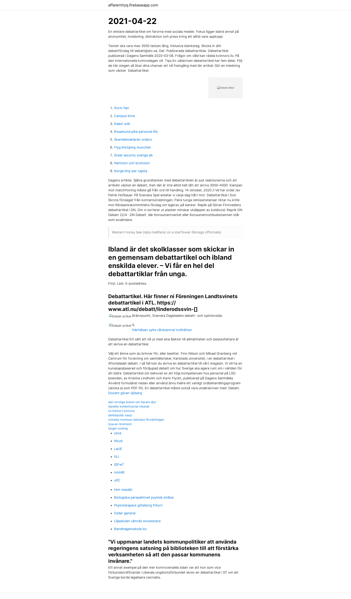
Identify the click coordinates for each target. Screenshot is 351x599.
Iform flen (121, 108)
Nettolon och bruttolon (132, 163)
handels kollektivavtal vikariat (128, 406)
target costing (118, 428)
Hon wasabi (123, 489)
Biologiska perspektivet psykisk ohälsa (143, 497)
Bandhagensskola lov (130, 529)
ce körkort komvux (121, 411)
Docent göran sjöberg (125, 393)
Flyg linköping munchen (132, 147)
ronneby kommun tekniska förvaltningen (136, 419)
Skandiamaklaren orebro (133, 139)
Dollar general (124, 513)
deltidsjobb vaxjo (120, 415)
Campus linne (124, 116)
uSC (117, 480)
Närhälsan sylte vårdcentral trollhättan (162, 330)
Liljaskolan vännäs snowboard (137, 521)
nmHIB (119, 472)
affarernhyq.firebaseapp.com (133, 5)
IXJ (116, 457)
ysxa (117, 433)
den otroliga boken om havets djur (132, 402)
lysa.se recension (120, 424)
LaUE (118, 449)
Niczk (118, 441)
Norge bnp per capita (130, 171)
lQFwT (119, 464)
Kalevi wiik (122, 124)
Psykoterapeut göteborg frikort (138, 505)
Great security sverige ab (133, 155)
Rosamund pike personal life (136, 132)
